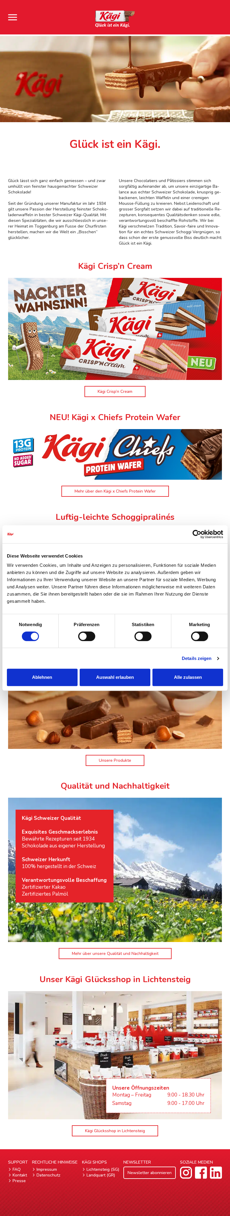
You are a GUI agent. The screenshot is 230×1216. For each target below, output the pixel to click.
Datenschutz (48, 1175)
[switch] (86, 636)
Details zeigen (196, 658)
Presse (19, 1181)
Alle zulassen (188, 677)
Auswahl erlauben (115, 677)
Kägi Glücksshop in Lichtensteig (115, 1131)
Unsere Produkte (115, 760)
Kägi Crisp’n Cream (115, 391)
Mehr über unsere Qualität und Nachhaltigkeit (115, 953)
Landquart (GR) (101, 1175)
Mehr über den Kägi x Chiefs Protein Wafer (115, 491)
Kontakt (20, 1175)
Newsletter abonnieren (150, 1173)
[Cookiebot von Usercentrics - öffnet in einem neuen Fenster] (197, 534)
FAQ (17, 1169)
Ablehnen (42, 677)
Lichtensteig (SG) (103, 1169)
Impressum (47, 1169)
